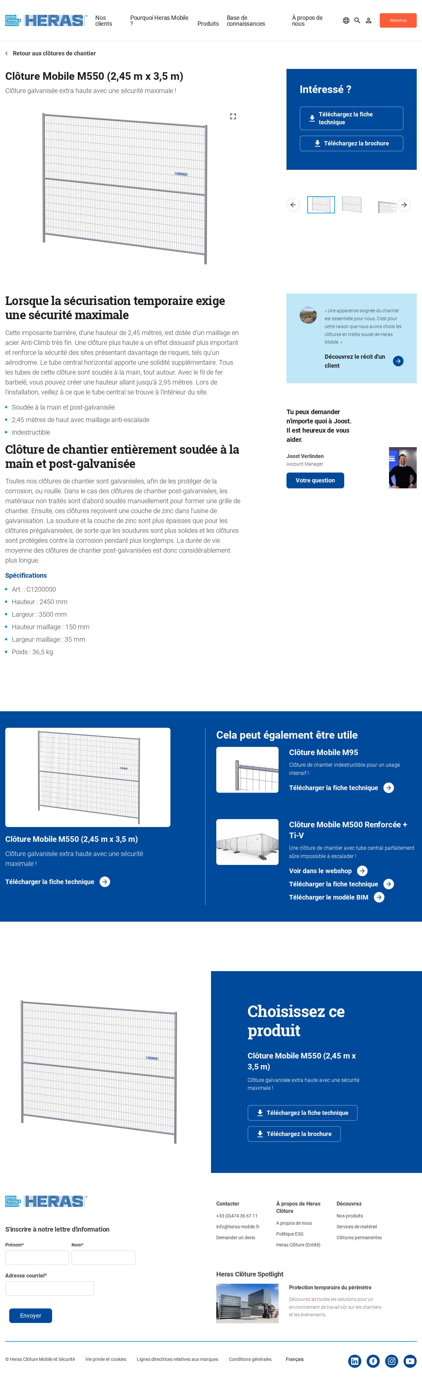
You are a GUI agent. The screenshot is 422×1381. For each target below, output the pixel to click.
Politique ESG (290, 1234)
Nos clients (103, 20)
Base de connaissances (246, 20)
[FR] (346, 20)
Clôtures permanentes (359, 1237)
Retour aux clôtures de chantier (54, 53)
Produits (208, 23)
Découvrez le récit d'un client (355, 361)
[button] (293, 204)
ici (314, 1299)
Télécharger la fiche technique (49, 881)
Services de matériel (357, 1226)
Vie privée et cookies (105, 1359)
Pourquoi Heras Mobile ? (159, 20)
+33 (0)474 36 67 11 (237, 1215)
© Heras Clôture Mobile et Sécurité (40, 1359)
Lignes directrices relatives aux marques (177, 1359)
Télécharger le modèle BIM (329, 897)
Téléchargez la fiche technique (346, 118)
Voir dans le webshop (320, 870)
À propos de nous (307, 20)
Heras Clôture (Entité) (298, 1245)
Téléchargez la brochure (356, 143)
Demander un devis (235, 1237)
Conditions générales (250, 1359)
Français (295, 1359)
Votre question (315, 480)
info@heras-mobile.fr (237, 1226)
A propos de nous (294, 1223)
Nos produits (350, 1215)
